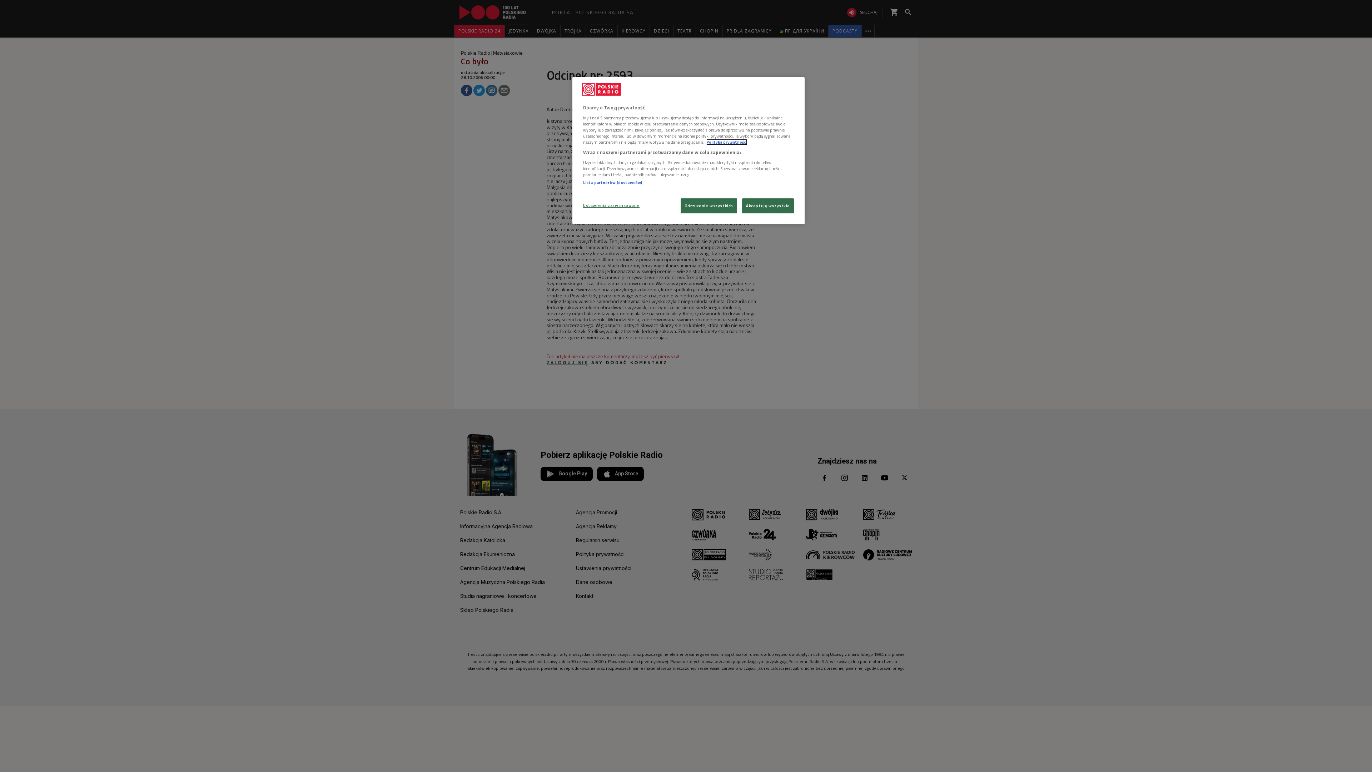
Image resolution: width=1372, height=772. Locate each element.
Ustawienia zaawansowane (611, 205)
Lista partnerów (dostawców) (612, 182)
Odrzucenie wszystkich (709, 206)
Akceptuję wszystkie (768, 206)
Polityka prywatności (726, 142)
